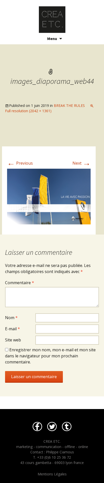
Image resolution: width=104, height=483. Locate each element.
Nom (11, 317)
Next (81, 163)
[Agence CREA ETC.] (52, 16)
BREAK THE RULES (69, 105)
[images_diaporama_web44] (49, 196)
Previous (20, 163)
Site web (13, 340)
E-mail (12, 329)
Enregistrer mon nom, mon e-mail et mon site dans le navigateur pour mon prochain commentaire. (50, 356)
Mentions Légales (52, 474)
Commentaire (19, 282)
